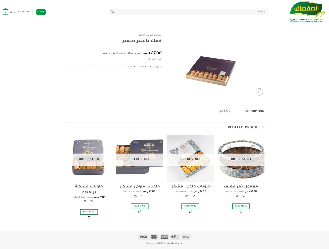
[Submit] (112, 12)
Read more (241, 206)
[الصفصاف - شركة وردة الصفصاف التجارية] (299, 12)
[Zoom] (259, 92)
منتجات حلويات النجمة (150, 35)
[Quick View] (237, 197)
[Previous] (264, 182)
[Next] (66, 182)
